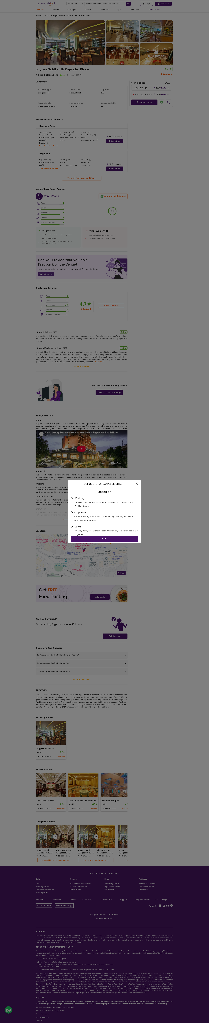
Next (104, 538)
